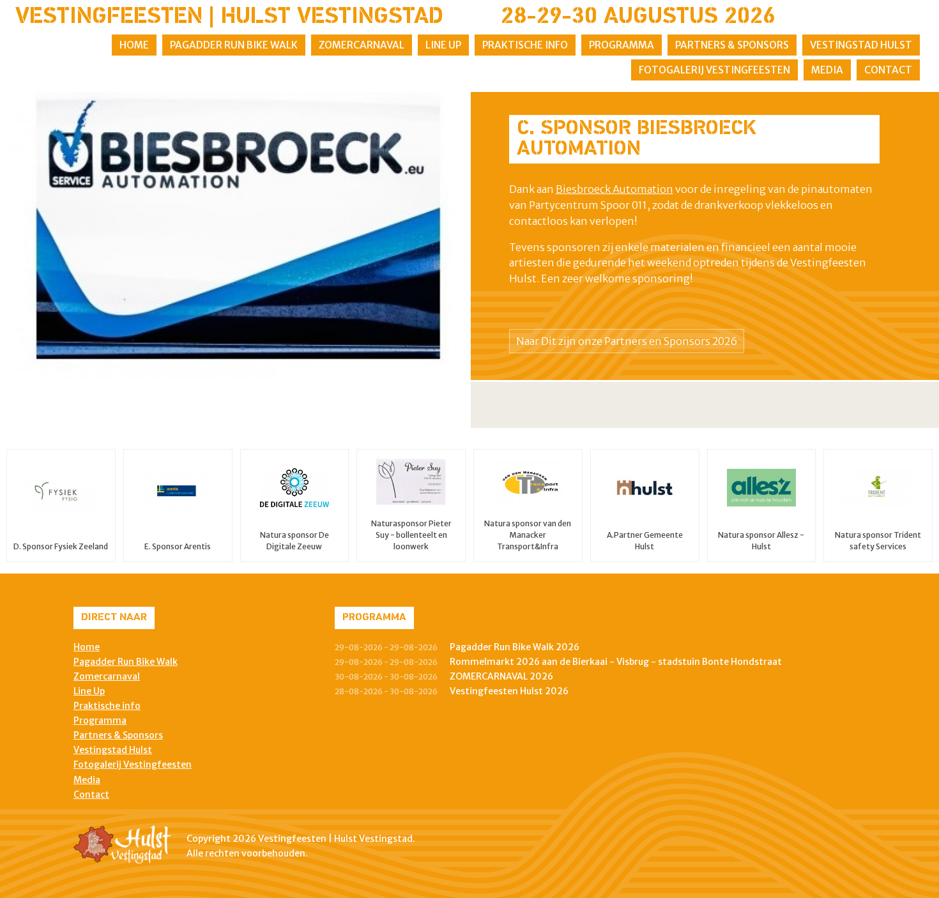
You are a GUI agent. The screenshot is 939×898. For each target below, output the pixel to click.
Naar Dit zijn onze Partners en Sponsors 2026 (626, 341)
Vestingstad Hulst (861, 45)
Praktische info (525, 45)
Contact (888, 70)
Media (827, 70)
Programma (621, 45)
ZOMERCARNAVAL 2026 (501, 676)
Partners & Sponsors (732, 45)
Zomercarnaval (361, 45)
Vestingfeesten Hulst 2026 (509, 691)
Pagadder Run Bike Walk (234, 45)
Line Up (443, 45)
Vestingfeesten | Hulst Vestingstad (229, 17)
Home (134, 45)
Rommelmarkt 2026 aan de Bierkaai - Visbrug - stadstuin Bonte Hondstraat (616, 661)
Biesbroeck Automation (614, 189)
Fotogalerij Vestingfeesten (714, 70)
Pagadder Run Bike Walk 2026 (514, 647)
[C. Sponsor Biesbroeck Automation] (234, 236)
